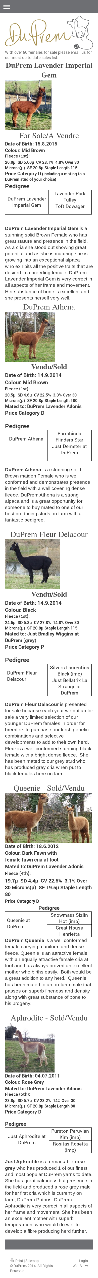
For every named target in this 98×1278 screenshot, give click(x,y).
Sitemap (32, 1260)
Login (83, 1260)
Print (19, 1260)
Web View (80, 1265)
